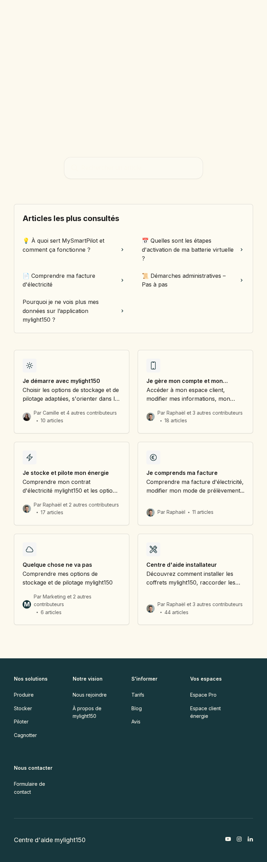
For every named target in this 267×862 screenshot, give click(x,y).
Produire (24, 695)
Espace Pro (203, 695)
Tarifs (137, 695)
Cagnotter (25, 735)
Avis (135, 721)
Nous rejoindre (90, 695)
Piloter (21, 721)
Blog (136, 708)
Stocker (23, 708)
